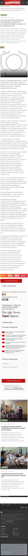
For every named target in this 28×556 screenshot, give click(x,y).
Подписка (20, 504)
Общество (3, 528)
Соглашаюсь (14, 552)
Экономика (15, 528)
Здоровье (3, 533)
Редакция (3, 504)
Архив (25, 504)
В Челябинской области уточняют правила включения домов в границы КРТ (13, 475)
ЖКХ (13, 531)
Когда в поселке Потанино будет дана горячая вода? (14, 332)
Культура (3, 529)
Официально (15, 534)
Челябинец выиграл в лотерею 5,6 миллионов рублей (14, 339)
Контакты (9, 504)
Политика (15, 529)
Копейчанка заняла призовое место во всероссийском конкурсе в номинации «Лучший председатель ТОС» (15, 347)
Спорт (2, 531)
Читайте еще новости (11, 281)
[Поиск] (23, 2)
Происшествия (4, 534)
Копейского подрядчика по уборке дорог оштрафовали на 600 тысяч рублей (15, 336)
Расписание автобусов (6, 505)
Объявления (4, 536)
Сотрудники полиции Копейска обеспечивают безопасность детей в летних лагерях (13, 428)
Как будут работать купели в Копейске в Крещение (15, 343)
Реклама (14, 504)
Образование (15, 533)
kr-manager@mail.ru (9, 521)
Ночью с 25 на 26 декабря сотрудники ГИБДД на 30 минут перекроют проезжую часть (14, 351)
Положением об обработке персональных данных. (14, 388)
